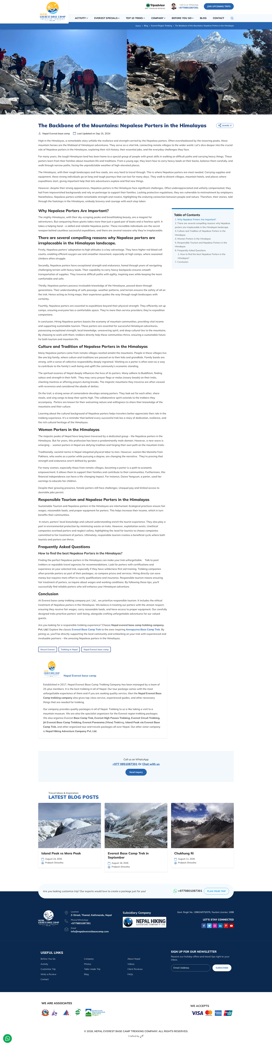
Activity (44, 964)
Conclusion (182, 261)
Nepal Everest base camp (96, 649)
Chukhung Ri (184, 853)
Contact (218, 18)
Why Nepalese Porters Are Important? (196, 219)
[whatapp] (7, 1039)
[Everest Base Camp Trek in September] (136, 825)
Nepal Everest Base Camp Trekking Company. (126, 1031)
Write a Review (48, 974)
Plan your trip (216, 891)
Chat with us (151, 764)
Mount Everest (47, 649)
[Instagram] (214, 925)
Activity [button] (80, 18)
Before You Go (48, 958)
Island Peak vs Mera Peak (61, 853)
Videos (131, 964)
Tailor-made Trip (92, 969)
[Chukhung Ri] (202, 825)
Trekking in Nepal (69, 649)
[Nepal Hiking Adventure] (144, 921)
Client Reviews (135, 969)
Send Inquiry (136, 772)
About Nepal (134, 958)
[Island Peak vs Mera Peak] (69, 825)
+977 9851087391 (124, 764)
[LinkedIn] (220, 925)
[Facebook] (203, 925)
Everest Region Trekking (161, 25)
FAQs (130, 974)
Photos (87, 964)
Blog (203, 18)
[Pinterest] (226, 925)
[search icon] (232, 18)
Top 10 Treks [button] (134, 18)
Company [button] (157, 18)
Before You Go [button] (182, 18)
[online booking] (212, 1012)
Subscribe (222, 967)
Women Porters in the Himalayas (194, 238)
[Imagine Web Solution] (142, 1036)
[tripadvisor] (155, 5)
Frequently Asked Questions (191, 250)
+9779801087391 (188, 7)
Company (89, 958)
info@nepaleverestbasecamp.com (90, 931)
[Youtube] (231, 925)
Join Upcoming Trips (218, 6)
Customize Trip (48, 969)
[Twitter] (209, 925)
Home (138, 26)
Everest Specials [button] (106, 18)
